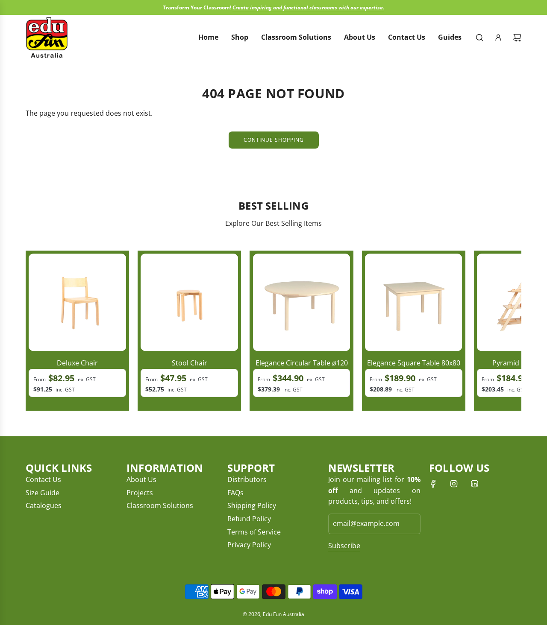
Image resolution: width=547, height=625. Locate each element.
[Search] (479, 37)
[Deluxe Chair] (77, 302)
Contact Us (43, 479)
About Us (141, 479)
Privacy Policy (249, 544)
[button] (35, 330)
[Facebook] (433, 483)
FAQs (235, 492)
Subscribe (344, 545)
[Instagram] (453, 483)
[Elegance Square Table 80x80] (413, 302)
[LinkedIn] (474, 483)
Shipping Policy (251, 505)
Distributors (247, 479)
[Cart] (517, 37)
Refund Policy (249, 518)
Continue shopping (274, 139)
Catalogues (44, 505)
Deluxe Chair (77, 363)
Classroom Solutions (159, 505)
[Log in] (498, 37)
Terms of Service (254, 532)
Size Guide (42, 492)
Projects (139, 492)
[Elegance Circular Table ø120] (301, 302)
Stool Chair (189, 363)
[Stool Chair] (189, 302)
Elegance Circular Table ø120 (302, 363)
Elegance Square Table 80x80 (413, 363)
